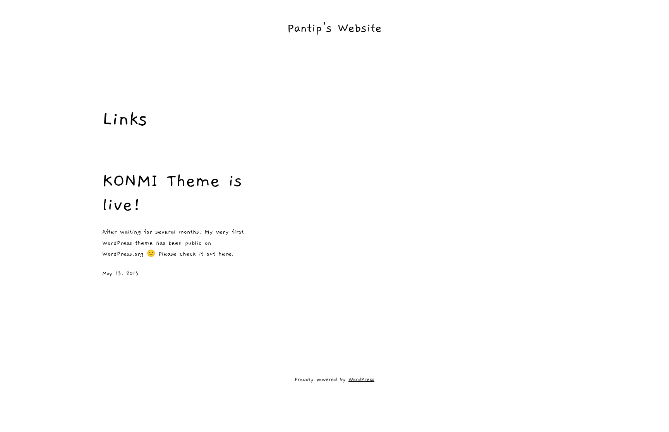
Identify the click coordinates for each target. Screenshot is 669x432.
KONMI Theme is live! (172, 193)
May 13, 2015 (120, 273)
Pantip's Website (334, 28)
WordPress (361, 379)
